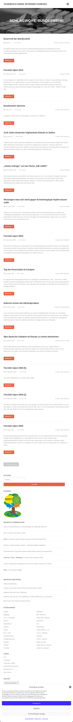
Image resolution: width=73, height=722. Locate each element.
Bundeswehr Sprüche (14, 106)
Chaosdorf (7, 660)
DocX (19, 43)
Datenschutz (38, 719)
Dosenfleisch (8, 624)
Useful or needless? (42, 648)
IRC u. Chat (7, 633)
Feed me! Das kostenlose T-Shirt (34, 557)
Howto (6, 630)
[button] (70, 687)
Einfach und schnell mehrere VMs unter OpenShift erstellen (23, 588)
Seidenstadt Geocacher (11, 666)
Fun (37, 624)
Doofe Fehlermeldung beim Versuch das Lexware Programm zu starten (31, 564)
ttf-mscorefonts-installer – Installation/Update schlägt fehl (28, 545)
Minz (5, 570)
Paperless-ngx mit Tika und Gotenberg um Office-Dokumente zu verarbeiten (28, 596)
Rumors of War (65, 340)
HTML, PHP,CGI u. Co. (43, 630)
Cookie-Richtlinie (29, 719)
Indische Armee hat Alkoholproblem (21, 303)
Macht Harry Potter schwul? (17, 533)
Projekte (6, 642)
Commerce (39, 621)
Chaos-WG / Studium (43, 618)
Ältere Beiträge (11, 464)
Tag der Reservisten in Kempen (19, 269)
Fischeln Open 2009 (13, 236)
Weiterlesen (8, 60)
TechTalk (6, 648)
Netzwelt (39, 636)
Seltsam (6, 645)
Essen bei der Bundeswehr (17, 39)
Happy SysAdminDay (10, 584)
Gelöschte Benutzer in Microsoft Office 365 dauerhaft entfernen (28, 527)
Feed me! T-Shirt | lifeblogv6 (13, 557)
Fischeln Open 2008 (13, 426)
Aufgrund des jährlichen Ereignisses (15, 592)
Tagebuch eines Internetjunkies (25, 4)
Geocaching (40, 627)
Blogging (6, 615)
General (6, 627)
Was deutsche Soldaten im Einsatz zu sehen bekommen (31, 336)
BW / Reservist (65, 110)
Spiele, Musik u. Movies (43, 645)
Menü (67, 4)
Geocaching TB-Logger (15, 570)
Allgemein (39, 612)
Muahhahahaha (64, 307)
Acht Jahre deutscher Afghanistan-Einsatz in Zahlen (29, 132)
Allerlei (67, 74)
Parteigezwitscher (9, 639)
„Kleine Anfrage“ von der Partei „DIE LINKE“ (26, 166)
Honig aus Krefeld (9, 663)
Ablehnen (36, 708)
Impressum (45, 719)
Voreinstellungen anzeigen (36, 714)
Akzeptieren (36, 703)
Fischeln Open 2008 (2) (15, 394)
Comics (6, 621)
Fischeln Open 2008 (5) (15, 368)
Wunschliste (7, 672)
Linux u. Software (42, 633)
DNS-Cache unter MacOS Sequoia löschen (17, 601)
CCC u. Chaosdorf (9, 618)
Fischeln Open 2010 (13, 70)
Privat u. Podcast (64, 43)
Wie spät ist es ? (9, 669)
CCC (5, 657)
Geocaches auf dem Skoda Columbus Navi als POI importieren (27, 539)
